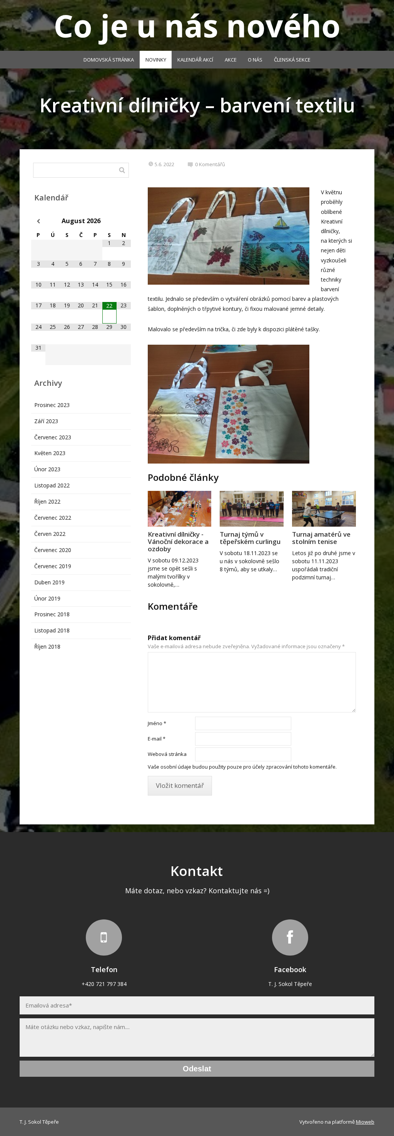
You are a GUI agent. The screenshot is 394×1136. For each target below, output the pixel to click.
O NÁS (255, 59)
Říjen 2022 (47, 501)
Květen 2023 (49, 453)
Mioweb (365, 1121)
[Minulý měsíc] (38, 221)
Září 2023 (46, 421)
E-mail (156, 738)
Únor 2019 (47, 598)
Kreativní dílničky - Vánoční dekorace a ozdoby (178, 541)
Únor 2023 (47, 469)
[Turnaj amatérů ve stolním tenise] (324, 509)
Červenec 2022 (52, 517)
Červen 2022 (49, 533)
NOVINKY (155, 59)
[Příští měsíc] (124, 221)
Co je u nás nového (197, 25)
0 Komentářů (210, 164)
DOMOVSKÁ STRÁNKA (108, 59)
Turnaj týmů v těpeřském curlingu (250, 538)
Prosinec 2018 (52, 614)
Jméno (157, 723)
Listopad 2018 (52, 630)
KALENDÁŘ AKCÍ (195, 59)
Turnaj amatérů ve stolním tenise (321, 538)
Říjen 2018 (47, 646)
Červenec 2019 (52, 566)
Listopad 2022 (52, 485)
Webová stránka (167, 754)
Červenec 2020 (52, 550)
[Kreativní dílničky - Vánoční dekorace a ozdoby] (180, 509)
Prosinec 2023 (52, 405)
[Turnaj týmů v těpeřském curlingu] (252, 509)
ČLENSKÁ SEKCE (292, 59)
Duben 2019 (49, 582)
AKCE (231, 59)
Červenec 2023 (52, 437)
